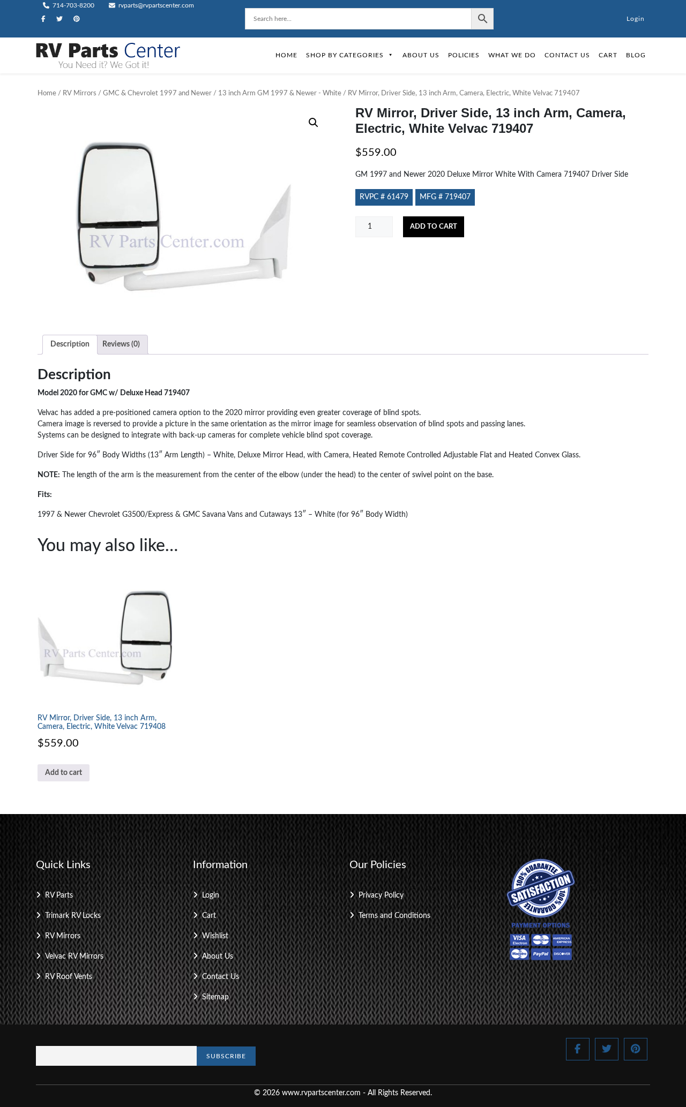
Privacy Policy (381, 895)
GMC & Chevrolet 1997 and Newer (157, 93)
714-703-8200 (72, 5)
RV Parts (59, 895)
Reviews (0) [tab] (121, 344)
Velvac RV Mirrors (74, 956)
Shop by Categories (345, 55)
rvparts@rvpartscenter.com (155, 5)
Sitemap (215, 997)
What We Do (512, 55)
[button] (313, 122)
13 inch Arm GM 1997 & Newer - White (279, 93)
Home (286, 55)
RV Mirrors (79, 93)
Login (636, 19)
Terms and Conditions (394, 916)
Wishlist (215, 936)
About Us (420, 55)
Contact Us (567, 55)
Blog (636, 55)
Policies (464, 55)
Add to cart (433, 226)
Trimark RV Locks (73, 916)
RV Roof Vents (68, 977)
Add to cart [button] (63, 773)
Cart (608, 55)
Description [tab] (70, 344)
